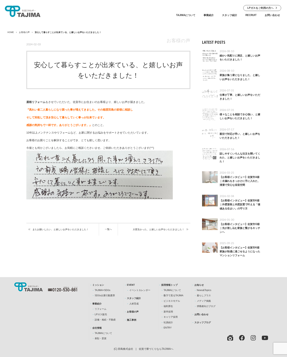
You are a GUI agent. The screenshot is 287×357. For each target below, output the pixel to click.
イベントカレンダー (139, 290)
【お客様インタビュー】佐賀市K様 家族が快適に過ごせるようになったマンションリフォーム (241, 251)
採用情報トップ (169, 285)
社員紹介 (168, 322)
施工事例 (131, 320)
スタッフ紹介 (229, 15)
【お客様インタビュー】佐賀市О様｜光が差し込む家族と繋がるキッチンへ (240, 228)
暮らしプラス (204, 295)
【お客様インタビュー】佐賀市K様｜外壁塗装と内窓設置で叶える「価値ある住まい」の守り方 (240, 204)
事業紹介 (209, 15)
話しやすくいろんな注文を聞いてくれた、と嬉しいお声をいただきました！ (240, 157)
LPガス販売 (101, 314)
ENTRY (168, 327)
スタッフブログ (202, 322)
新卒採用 (168, 311)
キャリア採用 (171, 317)
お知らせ (199, 285)
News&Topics (204, 290)
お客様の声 (24, 32)
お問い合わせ (272, 15)
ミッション (98, 285)
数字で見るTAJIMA (173, 295)
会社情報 (97, 328)
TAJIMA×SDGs (102, 290)
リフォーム (100, 309)
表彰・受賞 (100, 338)
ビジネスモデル (172, 301)
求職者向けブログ (206, 306)
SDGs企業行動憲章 (105, 295)
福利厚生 (168, 306)
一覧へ (108, 229)
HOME (10, 32)
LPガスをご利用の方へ (260, 7)
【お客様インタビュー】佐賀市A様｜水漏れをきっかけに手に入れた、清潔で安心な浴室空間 (240, 181)
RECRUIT (251, 15)
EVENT (131, 285)
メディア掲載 (204, 301)
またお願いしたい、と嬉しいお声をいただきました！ (60, 229)
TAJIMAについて (185, 15)
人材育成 (134, 303)
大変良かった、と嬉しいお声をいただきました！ (158, 229)
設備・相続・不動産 (105, 319)
